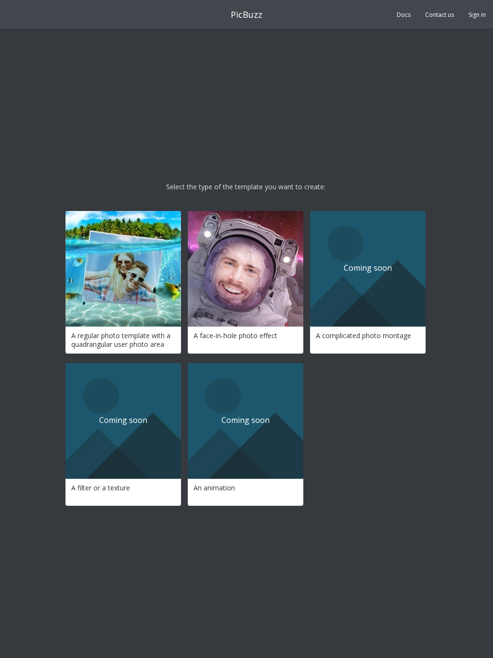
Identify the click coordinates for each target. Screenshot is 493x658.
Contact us (439, 15)
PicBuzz (246, 14)
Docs (404, 15)
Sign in (477, 15)
